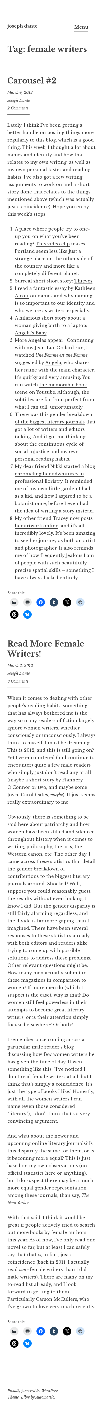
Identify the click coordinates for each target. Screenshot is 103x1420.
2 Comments (17, 108)
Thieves (83, 281)
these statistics (53, 861)
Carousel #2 (31, 81)
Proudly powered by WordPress (32, 1390)
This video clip (53, 243)
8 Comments (17, 681)
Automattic (44, 1397)
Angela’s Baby (30, 332)
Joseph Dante (18, 100)
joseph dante (22, 26)
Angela (53, 362)
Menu (81, 27)
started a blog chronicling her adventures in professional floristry (55, 474)
